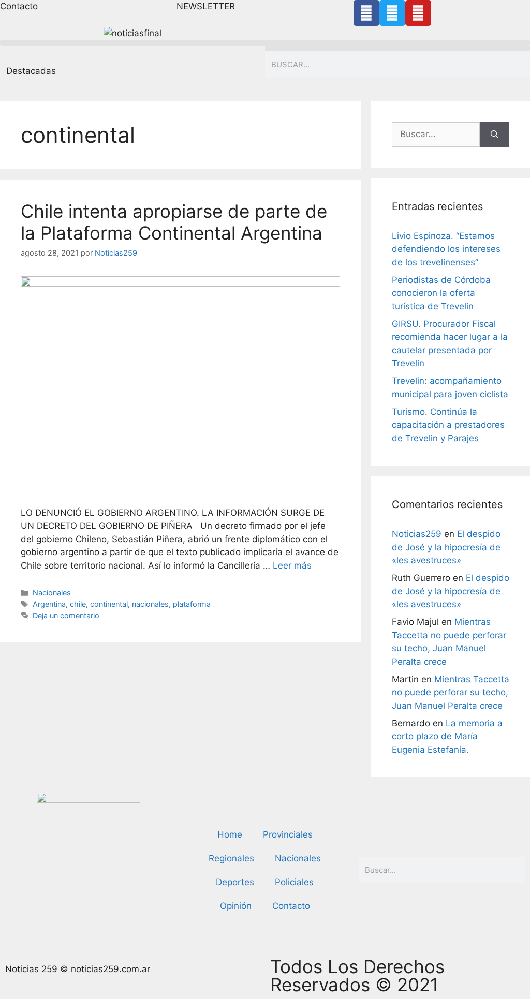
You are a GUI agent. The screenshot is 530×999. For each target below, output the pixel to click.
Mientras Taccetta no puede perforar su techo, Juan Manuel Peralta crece (450, 692)
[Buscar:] (436, 134)
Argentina (49, 604)
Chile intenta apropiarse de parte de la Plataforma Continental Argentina (174, 222)
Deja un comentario (66, 615)
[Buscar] (494, 134)
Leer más (292, 565)
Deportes (235, 882)
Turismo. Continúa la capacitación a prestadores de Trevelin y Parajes (448, 425)
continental (109, 604)
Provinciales (288, 834)
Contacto (291, 906)
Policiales (294, 882)
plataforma (192, 604)
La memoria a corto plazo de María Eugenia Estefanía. (447, 736)
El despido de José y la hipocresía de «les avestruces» (446, 547)
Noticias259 (416, 534)
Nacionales (52, 592)
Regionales (231, 858)
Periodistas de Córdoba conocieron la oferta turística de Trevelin (441, 293)
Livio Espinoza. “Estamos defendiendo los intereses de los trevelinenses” (446, 249)
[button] (265, 43)
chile (78, 604)
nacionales (150, 604)
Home (229, 834)
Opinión (236, 906)
